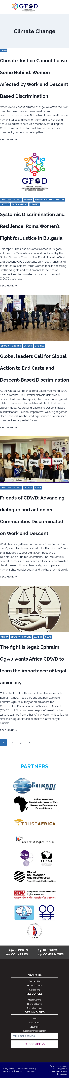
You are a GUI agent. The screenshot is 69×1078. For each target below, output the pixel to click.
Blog (4, 50)
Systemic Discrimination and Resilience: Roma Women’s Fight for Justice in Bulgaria (32, 226)
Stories (35, 204)
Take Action (34, 1022)
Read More (8, 139)
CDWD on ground (11, 199)
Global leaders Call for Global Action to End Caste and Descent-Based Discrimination (34, 368)
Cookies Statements (25, 1069)
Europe (28, 199)
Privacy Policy (8, 1069)
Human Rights (34, 1004)
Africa (4, 637)
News (38, 487)
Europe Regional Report (49, 199)
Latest (5, 204)
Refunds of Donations (25, 1071)
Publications (20, 204)
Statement (34, 989)
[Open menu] (57, 7)
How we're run (34, 985)
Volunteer (34, 1027)
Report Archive (34, 1008)
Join (34, 1018)
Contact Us (34, 981)
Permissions (8, 1071)
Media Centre (34, 999)
